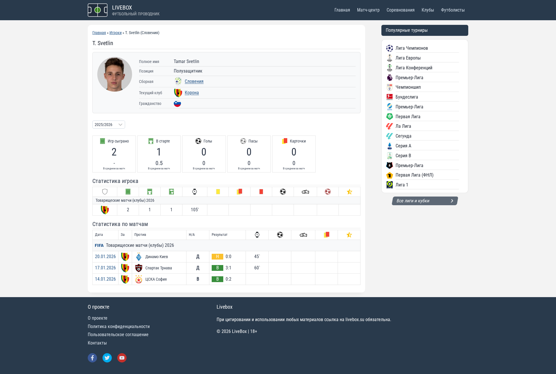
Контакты (97, 343)
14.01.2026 (105, 279)
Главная (342, 10)
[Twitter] (107, 357)
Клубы (428, 10)
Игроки (115, 32)
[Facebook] (92, 357)
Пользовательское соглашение (118, 334)
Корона (192, 92)
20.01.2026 (105, 256)
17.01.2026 (105, 268)
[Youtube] (122, 357)
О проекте (97, 318)
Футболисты (453, 10)
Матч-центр (368, 10)
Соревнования (401, 10)
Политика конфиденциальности (119, 326)
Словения (194, 81)
